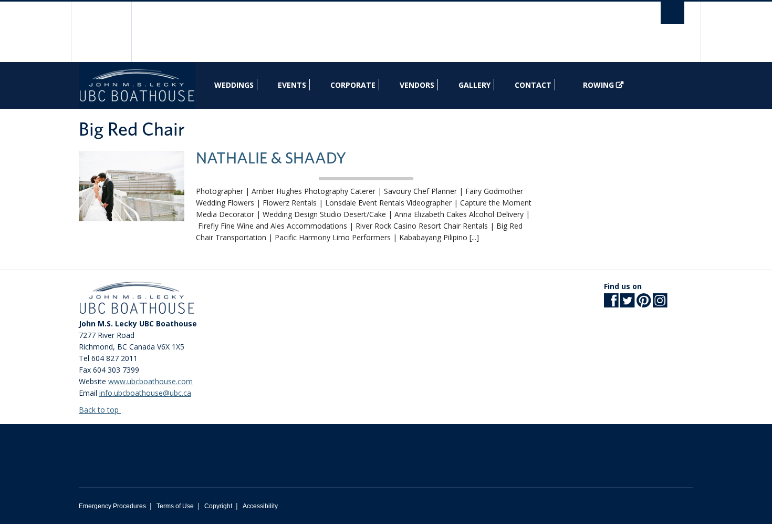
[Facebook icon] (611, 304)
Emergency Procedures (112, 506)
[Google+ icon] (644, 304)
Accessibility (260, 506)
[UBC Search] (672, 13)
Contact (533, 85)
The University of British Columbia (101, 32)
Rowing (598, 85)
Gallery (474, 85)
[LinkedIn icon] (660, 304)
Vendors (417, 85)
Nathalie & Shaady (271, 159)
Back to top (100, 410)
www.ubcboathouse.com (150, 381)
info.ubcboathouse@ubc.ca (145, 393)
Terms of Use (175, 506)
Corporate (352, 85)
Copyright (218, 506)
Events (292, 85)
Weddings (234, 85)
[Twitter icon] (627, 304)
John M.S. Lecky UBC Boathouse (137, 85)
